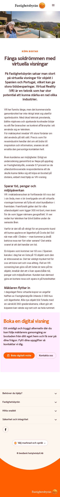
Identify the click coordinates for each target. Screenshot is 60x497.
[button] (55, 5)
